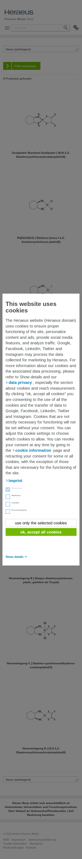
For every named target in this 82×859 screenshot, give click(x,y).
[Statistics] (7, 497)
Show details (14, 556)
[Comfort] (7, 504)
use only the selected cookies (41, 523)
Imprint (15, 480)
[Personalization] (7, 512)
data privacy (20, 382)
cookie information (33, 450)
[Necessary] (7, 490)
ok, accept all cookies (41, 532)
